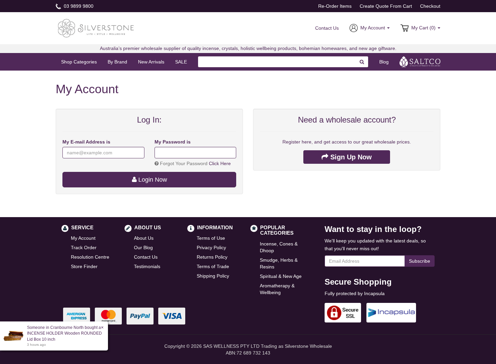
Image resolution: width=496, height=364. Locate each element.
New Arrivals (151, 61)
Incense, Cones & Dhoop (279, 247)
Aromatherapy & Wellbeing (277, 289)
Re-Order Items (335, 6)
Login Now (152, 179)
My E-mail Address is (86, 142)
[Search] (362, 62)
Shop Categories (79, 61)
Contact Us (327, 28)
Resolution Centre (90, 257)
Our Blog (143, 247)
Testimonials (147, 266)
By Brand (117, 61)
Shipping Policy (213, 276)
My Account (83, 238)
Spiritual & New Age (281, 276)
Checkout (430, 6)
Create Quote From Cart (386, 6)
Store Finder (84, 266)
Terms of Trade (213, 266)
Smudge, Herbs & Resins (279, 263)
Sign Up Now (350, 157)
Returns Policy (212, 257)
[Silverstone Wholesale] (96, 27)
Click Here (220, 163)
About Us (144, 238)
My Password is (173, 142)
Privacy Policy (211, 247)
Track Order (84, 247)
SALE (181, 61)
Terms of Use (211, 238)
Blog (384, 61)
